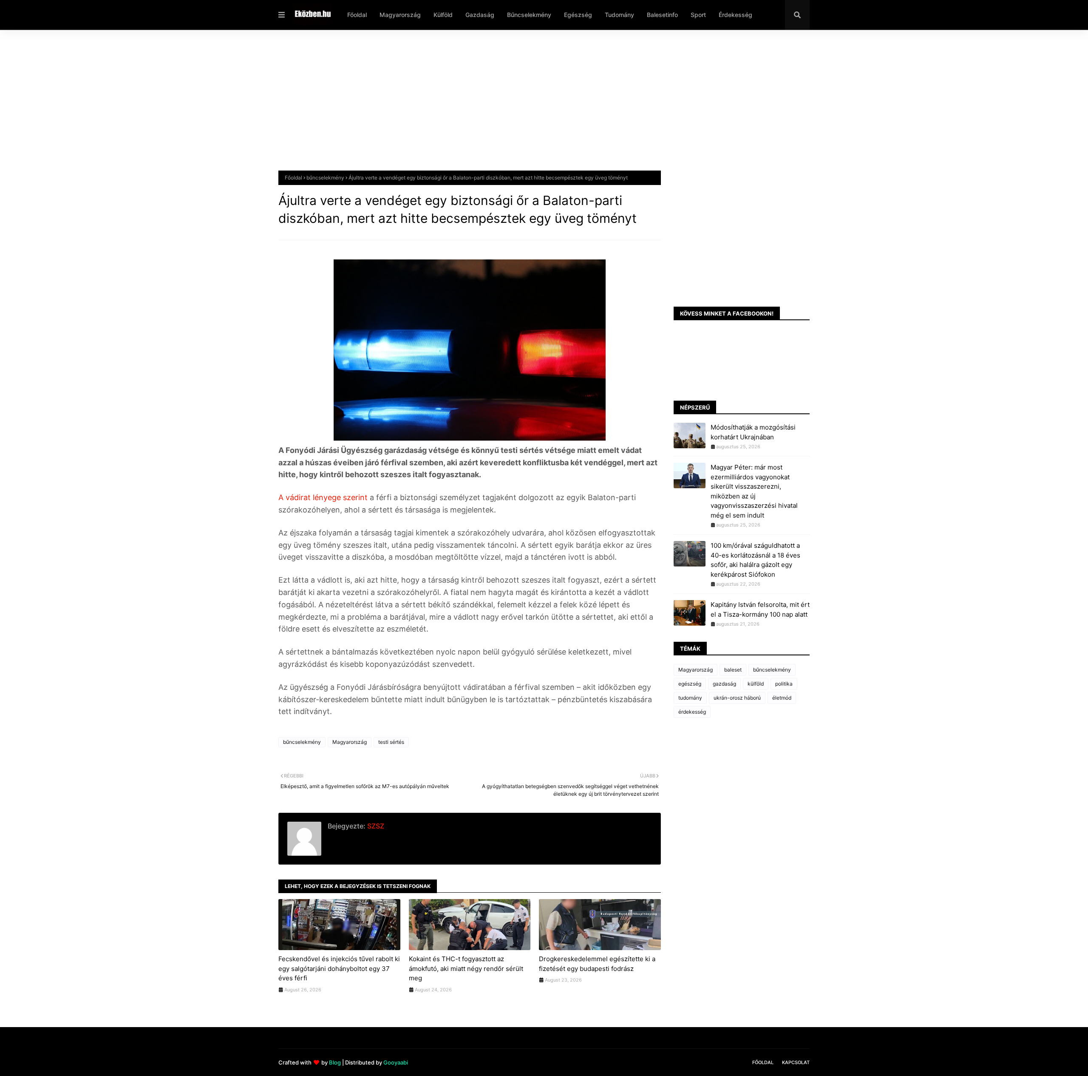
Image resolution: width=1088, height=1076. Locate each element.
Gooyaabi (395, 1062)
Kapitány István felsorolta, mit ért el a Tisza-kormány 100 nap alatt (760, 609)
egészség (689, 683)
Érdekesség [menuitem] (735, 14)
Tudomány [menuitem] (619, 14)
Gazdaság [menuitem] (479, 14)
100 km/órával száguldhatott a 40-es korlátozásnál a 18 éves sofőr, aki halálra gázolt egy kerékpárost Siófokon (755, 559)
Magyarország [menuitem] (400, 14)
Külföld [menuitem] (443, 14)
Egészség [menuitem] (578, 14)
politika (784, 683)
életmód (781, 698)
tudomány (690, 698)
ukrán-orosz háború (737, 698)
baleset (733, 669)
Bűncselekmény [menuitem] (529, 14)
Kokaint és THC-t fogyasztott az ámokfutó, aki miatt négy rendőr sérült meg (466, 968)
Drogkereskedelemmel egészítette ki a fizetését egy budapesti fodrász (597, 964)
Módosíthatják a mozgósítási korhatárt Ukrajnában (753, 432)
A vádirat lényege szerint (324, 497)
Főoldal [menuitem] (357, 14)
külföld (756, 683)
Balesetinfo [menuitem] (662, 14)
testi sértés (391, 742)
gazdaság (724, 683)
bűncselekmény (325, 177)
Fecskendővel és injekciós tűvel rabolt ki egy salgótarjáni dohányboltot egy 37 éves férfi (339, 968)
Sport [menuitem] (698, 14)
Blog (335, 1062)
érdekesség (692, 712)
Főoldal (293, 177)
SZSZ (375, 826)
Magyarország (349, 742)
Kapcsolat (796, 1062)
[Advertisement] (533, 106)
